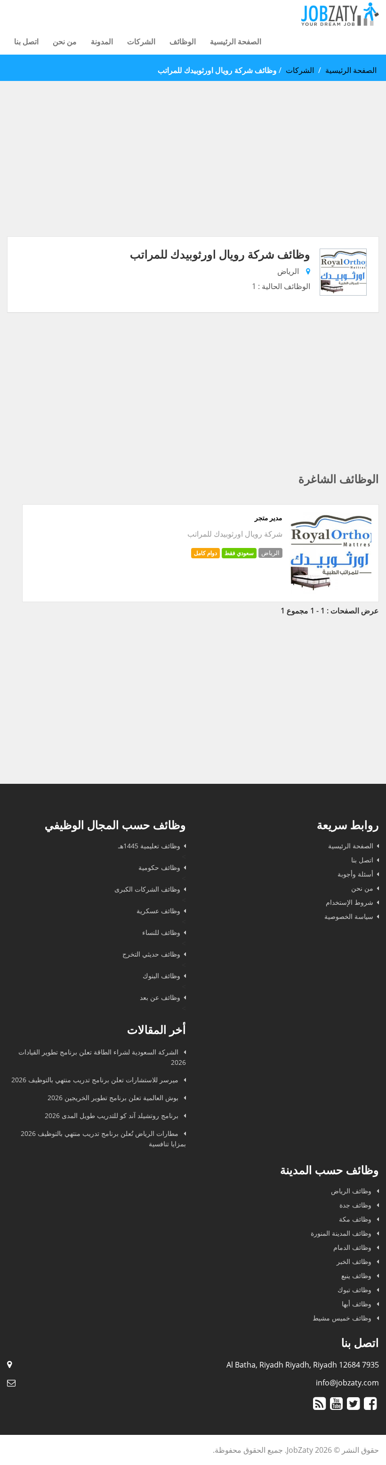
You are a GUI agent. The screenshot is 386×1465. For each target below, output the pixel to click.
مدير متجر (268, 518)
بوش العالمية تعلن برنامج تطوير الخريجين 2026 (114, 1097)
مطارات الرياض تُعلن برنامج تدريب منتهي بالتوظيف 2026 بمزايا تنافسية (103, 1138)
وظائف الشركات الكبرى (147, 889)
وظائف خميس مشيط (343, 1317)
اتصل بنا (26, 41)
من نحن (65, 41)
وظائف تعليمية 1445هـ (149, 845)
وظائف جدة (356, 1204)
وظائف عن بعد (160, 997)
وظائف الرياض (352, 1190)
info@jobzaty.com (347, 1382)
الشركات (141, 41)
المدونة (102, 41)
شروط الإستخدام (349, 902)
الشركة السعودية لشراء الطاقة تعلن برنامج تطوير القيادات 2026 (102, 1057)
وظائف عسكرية (158, 910)
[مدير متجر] (330, 591)
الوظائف (182, 41)
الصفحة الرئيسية (235, 41)
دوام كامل (205, 553)
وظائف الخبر (355, 1261)
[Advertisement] (193, 170)
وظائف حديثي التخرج (151, 954)
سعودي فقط (239, 553)
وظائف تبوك (355, 1289)
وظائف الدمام (353, 1247)
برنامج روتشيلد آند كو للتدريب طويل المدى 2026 (112, 1115)
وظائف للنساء (161, 932)
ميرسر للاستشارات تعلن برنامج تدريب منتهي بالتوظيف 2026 (95, 1079)
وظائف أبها (357, 1303)
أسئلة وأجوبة (355, 873)
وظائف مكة (356, 1219)
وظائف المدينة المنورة (342, 1233)
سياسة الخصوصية (348, 916)
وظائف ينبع (357, 1275)
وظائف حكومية (159, 867)
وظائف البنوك (161, 975)
